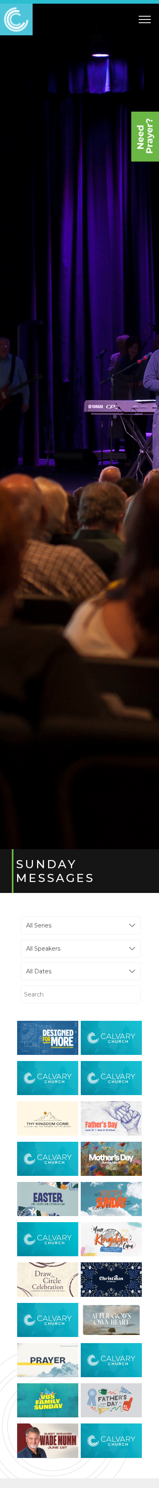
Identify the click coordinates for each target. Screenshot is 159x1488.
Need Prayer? (145, 137)
